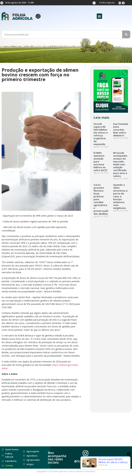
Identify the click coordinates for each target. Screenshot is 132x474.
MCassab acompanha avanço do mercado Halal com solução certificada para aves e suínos (120, 164)
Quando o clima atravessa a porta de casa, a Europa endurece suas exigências (120, 196)
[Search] (126, 34)
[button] (99, 16)
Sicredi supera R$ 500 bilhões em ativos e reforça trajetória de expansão (101, 134)
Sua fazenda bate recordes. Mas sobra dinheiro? (120, 129)
